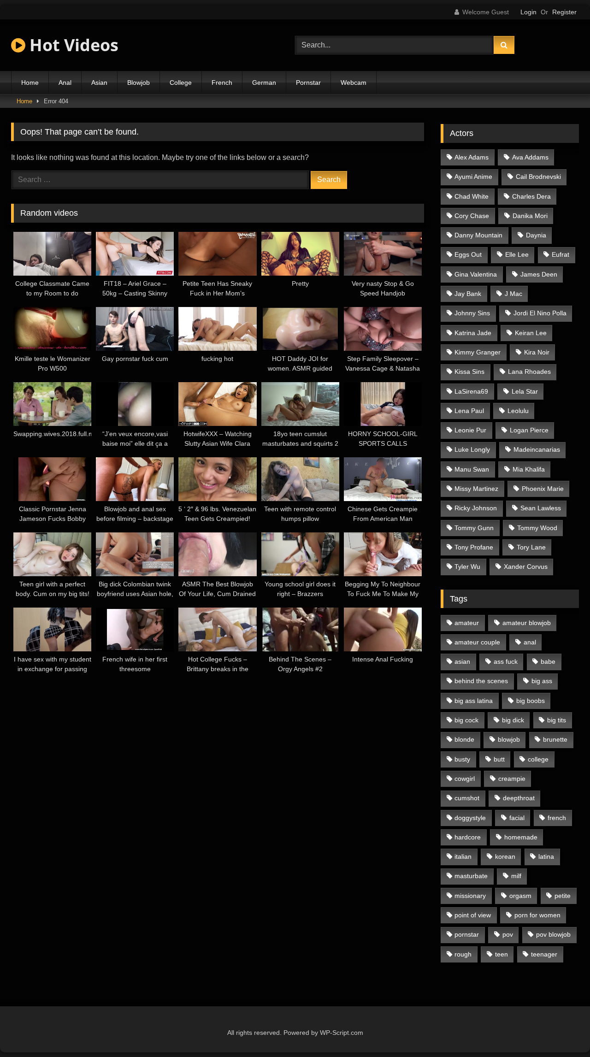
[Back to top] (561, 1030)
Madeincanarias (536, 449)
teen (501, 954)
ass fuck (506, 661)
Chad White (471, 196)
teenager (544, 954)
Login (528, 12)
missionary (470, 895)
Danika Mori (530, 215)
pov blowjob (553, 934)
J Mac (513, 293)
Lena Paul (469, 410)
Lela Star (525, 391)
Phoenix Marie (543, 488)
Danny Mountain (478, 235)
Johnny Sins (472, 313)
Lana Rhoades (529, 371)
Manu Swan (471, 469)
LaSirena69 (471, 391)
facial (517, 817)
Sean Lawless (540, 508)
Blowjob (138, 82)
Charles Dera (531, 196)
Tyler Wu (467, 566)
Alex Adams (471, 157)
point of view (472, 915)
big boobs (530, 700)
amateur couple (477, 642)
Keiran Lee (531, 333)
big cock (466, 720)
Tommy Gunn (474, 527)
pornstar (466, 934)
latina (546, 856)
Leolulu (518, 410)
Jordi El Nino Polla (539, 313)
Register (564, 12)
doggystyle (470, 817)
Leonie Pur (470, 430)
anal (530, 642)
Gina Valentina (475, 274)
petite (563, 895)
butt (499, 759)
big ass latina (473, 700)
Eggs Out (468, 254)
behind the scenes (481, 681)
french (557, 817)
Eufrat (560, 254)
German (264, 82)
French (222, 82)
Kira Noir (536, 352)
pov (507, 934)
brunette (555, 739)
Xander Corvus (526, 566)
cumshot (466, 798)
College (181, 82)
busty (462, 759)
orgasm (520, 895)
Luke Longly (472, 449)
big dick (513, 720)
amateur (466, 622)
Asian (99, 82)
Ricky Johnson (475, 508)
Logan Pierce (529, 430)
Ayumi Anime (473, 176)
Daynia (536, 235)
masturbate (471, 876)
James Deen (538, 274)
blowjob (509, 739)
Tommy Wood (537, 527)
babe (548, 661)
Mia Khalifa (529, 469)
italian (463, 856)
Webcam (353, 82)
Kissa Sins (469, 371)
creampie (511, 778)
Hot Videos (71, 45)
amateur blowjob (526, 622)
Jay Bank (467, 293)
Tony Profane (473, 547)
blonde (464, 739)
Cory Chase (471, 215)
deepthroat (519, 798)
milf (516, 876)
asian (462, 661)
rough (463, 954)
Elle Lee (517, 254)
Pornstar (308, 82)
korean (505, 856)
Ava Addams (530, 157)
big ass (541, 681)
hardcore (467, 837)
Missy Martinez (476, 488)
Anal (65, 82)
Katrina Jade (472, 333)
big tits (556, 720)
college (538, 759)
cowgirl (464, 778)
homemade (520, 837)
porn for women (537, 915)
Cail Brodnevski (538, 176)
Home (30, 82)
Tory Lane (531, 547)
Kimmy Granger (477, 352)
